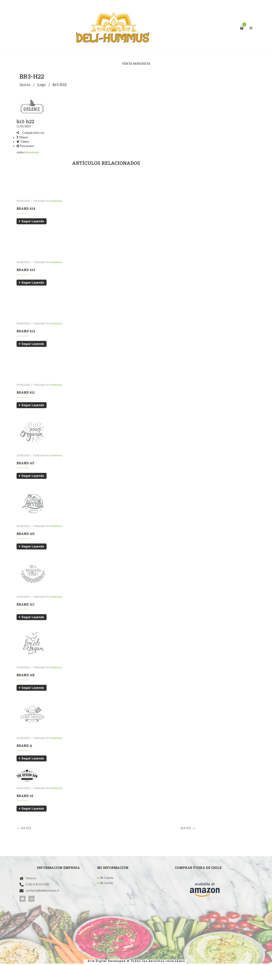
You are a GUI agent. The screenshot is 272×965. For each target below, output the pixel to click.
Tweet (24, 141)
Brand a (24, 746)
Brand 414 (26, 208)
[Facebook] (22, 899)
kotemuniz (32, 152)
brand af (25, 463)
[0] (242, 28)
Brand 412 (26, 331)
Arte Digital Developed (105, 961)
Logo (41, 84)
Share (23, 137)
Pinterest (26, 146)
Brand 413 (26, 270)
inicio (25, 84)
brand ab (25, 675)
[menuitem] (136, 63)
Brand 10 (25, 796)
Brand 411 (26, 392)
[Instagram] (31, 899)
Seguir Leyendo (33, 221)
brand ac (25, 604)
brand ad (26, 534)
